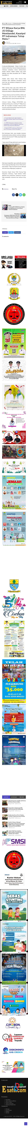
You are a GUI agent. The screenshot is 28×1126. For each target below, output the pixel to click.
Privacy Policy (9, 1102)
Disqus (11, 232)
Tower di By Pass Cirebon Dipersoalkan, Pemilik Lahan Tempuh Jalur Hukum (15, 832)
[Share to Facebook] (13, 194)
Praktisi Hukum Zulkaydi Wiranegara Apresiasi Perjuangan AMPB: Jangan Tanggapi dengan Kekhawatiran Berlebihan (16, 824)
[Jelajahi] (25, 2)
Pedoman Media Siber (11, 1104)
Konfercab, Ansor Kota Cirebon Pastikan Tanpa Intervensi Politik (16, 815)
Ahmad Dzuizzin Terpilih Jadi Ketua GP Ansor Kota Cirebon (17, 801)
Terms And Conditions (11, 1101)
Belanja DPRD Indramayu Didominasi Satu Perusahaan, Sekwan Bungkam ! (13, 128)
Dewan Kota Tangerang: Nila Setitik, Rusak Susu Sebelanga (15, 808)
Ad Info (7, 1112)
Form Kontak (9, 1110)
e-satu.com (6, 1116)
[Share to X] (16, 194)
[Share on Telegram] (20, 194)
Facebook (17, 232)
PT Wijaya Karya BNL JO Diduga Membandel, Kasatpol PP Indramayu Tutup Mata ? (13, 33)
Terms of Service (9, 1103)
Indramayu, (18, 43)
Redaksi (7, 1111)
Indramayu (6, 189)
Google (5, 232)
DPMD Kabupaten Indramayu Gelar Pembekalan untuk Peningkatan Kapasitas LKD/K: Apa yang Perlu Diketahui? (13, 124)
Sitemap (7, 1109)
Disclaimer (8, 1099)
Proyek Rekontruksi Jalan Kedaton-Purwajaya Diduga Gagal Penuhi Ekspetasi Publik (13, 119)
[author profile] (3, 42)
